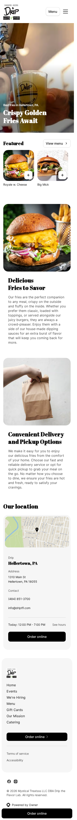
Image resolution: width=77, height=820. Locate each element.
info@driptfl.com (19, 609)
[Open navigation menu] (65, 11)
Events (12, 691)
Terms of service (18, 753)
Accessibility (15, 760)
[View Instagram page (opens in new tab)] (15, 781)
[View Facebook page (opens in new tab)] (9, 781)
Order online (37, 637)
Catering (13, 722)
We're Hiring (16, 697)
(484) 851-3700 (19, 600)
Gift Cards (15, 710)
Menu (52, 11)
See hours (59, 624)
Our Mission (16, 716)
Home (11, 685)
